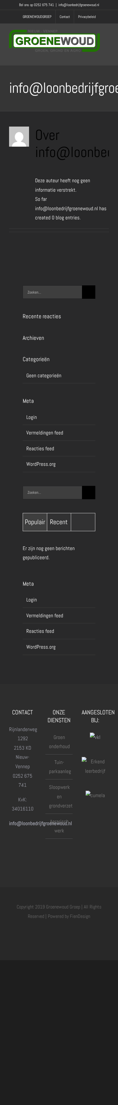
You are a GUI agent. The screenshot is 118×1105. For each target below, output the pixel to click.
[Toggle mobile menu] (106, 55)
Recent (59, 522)
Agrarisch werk (59, 826)
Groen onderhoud (59, 742)
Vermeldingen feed (44, 432)
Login (31, 417)
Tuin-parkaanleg (59, 767)
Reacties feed (40, 448)
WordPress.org (41, 464)
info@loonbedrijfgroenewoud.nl (78, 4)
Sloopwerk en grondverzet (59, 796)
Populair (35, 522)
